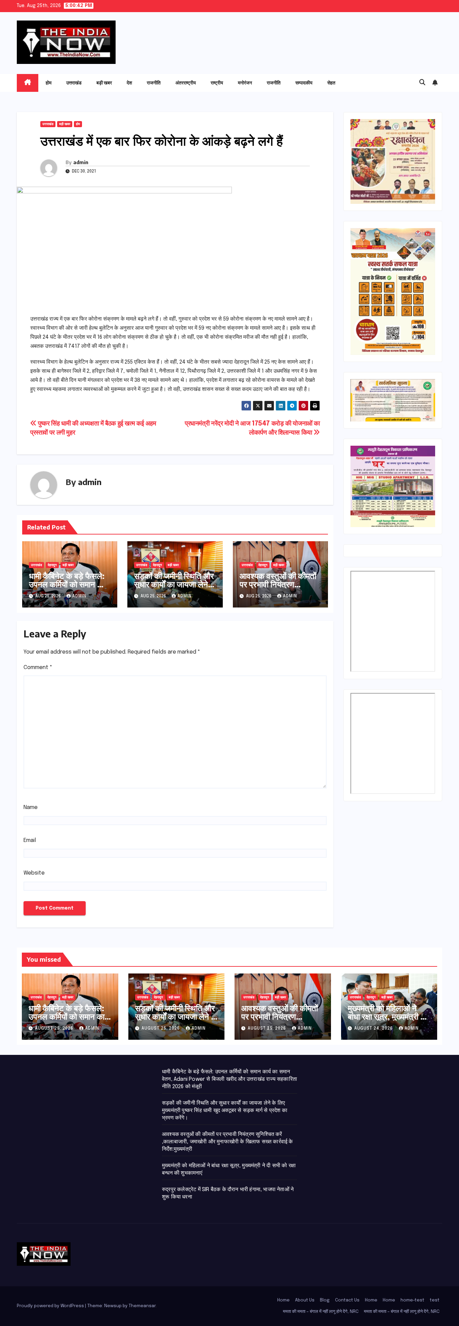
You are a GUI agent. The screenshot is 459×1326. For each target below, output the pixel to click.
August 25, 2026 (55, 1029)
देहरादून (52, 565)
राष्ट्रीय (217, 82)
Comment (38, 667)
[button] (422, 83)
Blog (325, 1300)
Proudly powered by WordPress (51, 1306)
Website (34, 873)
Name (31, 807)
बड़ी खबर (104, 82)
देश (129, 82)
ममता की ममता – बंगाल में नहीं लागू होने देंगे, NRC (321, 1312)
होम (48, 82)
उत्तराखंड (74, 82)
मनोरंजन (245, 82)
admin (80, 162)
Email (30, 840)
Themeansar (142, 1306)
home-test (412, 1300)
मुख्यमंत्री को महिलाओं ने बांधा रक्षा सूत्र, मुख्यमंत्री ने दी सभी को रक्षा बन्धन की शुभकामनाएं (386, 1020)
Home (283, 1300)
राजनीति (154, 82)
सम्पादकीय (303, 82)
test (435, 1300)
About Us (305, 1300)
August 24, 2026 (374, 1029)
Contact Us (347, 1300)
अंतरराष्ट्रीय (185, 82)
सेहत (331, 82)
